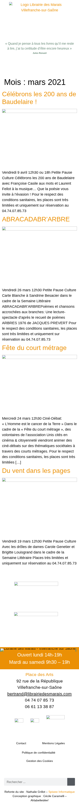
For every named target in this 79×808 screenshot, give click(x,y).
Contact (21, 743)
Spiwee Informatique (61, 791)
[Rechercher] (71, 782)
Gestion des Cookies (39, 761)
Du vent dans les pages (36, 470)
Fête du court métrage (34, 347)
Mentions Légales (53, 743)
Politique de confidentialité (38, 752)
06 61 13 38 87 (39, 706)
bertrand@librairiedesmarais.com (39, 693)
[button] (39, 66)
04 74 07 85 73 (39, 700)
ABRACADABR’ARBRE (36, 219)
